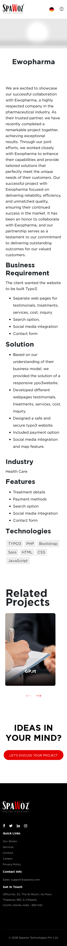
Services (8, 847)
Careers (8, 858)
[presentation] (28, 695)
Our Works (10, 841)
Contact (8, 852)
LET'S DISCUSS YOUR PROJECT (33, 755)
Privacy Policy (12, 864)
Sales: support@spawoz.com (21, 879)
